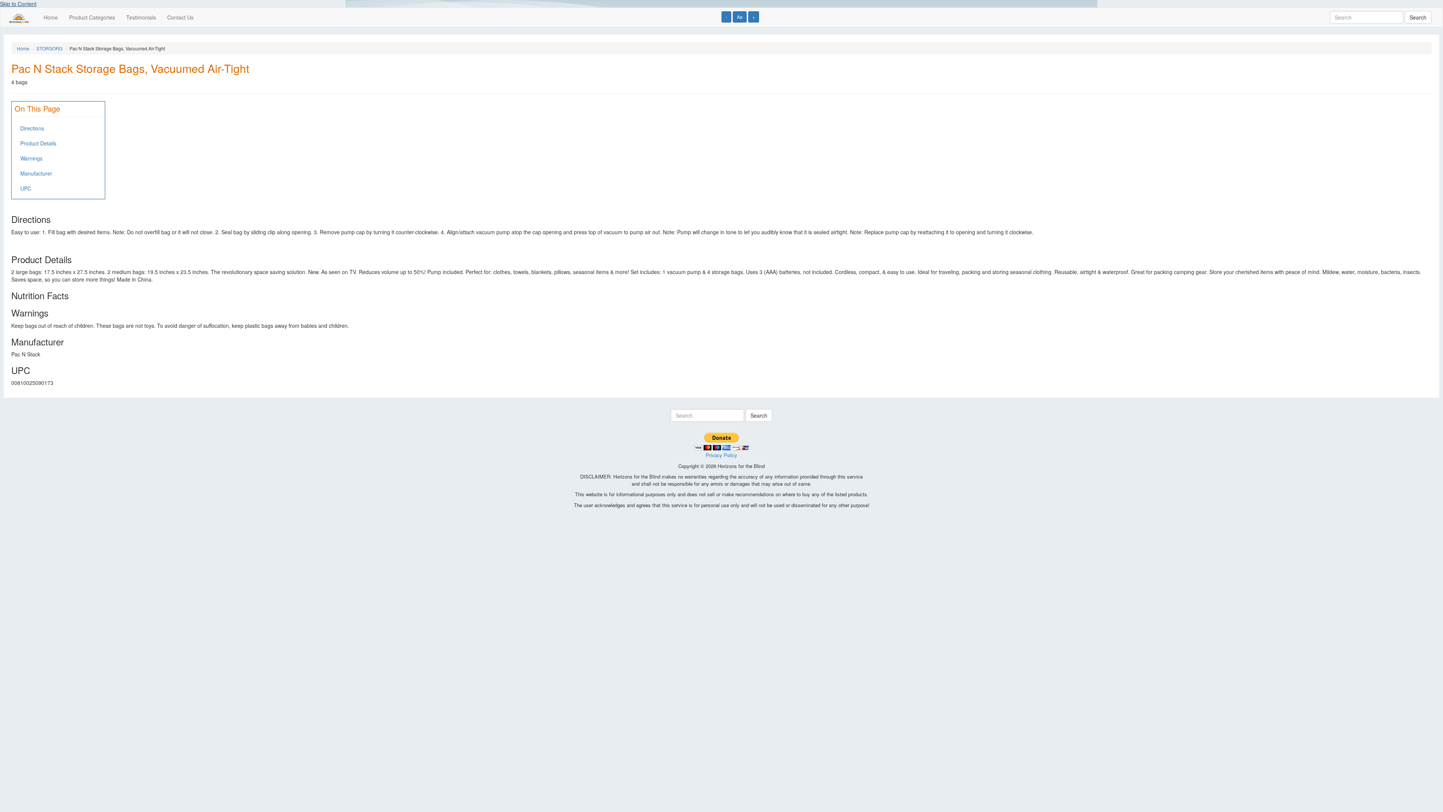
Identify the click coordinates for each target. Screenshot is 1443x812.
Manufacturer (36, 173)
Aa (740, 17)
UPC (25, 188)
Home (51, 17)
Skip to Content (18, 4)
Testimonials (141, 17)
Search (1418, 17)
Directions (32, 128)
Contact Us (180, 17)
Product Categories (92, 17)
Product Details (38, 143)
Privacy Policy (721, 455)
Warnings (31, 158)
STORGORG (49, 48)
